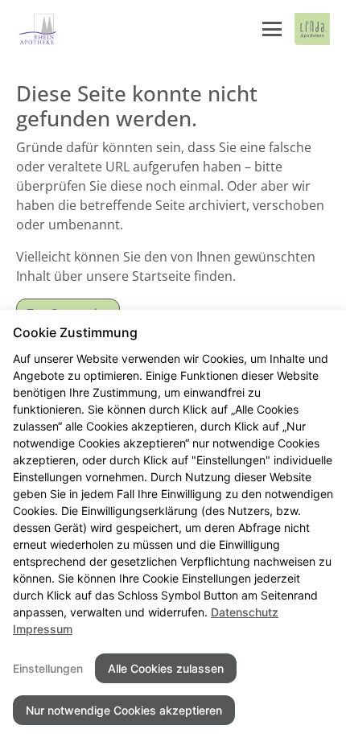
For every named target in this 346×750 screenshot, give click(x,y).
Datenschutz (244, 612)
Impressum (42, 629)
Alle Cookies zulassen (166, 668)
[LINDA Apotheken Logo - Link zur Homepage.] (312, 29)
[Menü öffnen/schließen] (272, 29)
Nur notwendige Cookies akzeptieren (124, 710)
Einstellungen (48, 668)
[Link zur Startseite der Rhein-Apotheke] (38, 29)
